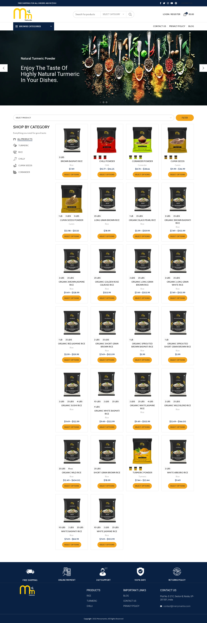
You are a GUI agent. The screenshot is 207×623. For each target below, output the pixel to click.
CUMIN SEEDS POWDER (71, 220)
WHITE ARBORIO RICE (177, 472)
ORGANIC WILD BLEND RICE (177, 405)
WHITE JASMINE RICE (107, 531)
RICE (89, 596)
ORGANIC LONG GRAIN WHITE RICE (178, 283)
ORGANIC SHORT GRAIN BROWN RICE (107, 345)
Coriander (142, 165)
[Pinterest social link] (176, 3)
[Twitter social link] (164, 3)
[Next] (203, 68)
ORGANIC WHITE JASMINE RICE (142, 407)
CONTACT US (129, 601)
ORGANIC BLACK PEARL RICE (142, 220)
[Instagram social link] (168, 3)
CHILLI (90, 606)
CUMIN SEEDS (178, 161)
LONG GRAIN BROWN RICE (107, 220)
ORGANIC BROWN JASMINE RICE (72, 283)
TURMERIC (92, 601)
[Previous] (4, 68)
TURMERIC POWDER (142, 472)
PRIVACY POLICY (131, 606)
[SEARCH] (130, 14)
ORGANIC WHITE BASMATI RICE (107, 412)
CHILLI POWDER (107, 161)
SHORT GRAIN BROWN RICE (107, 472)
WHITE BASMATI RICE (71, 531)
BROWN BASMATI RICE (72, 161)
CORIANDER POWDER (142, 161)
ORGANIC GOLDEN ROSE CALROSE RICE (107, 283)
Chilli (107, 165)
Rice (71, 165)
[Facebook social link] (160, 3)
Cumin (177, 165)
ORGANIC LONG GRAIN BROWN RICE (142, 283)
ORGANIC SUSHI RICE (71, 405)
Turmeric (142, 476)
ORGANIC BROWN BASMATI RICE (177, 222)
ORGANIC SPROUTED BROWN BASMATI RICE (142, 345)
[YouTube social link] (172, 3)
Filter (185, 118)
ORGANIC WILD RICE (71, 472)
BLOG (126, 596)
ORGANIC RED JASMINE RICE (71, 343)
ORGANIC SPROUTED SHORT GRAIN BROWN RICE (177, 345)
